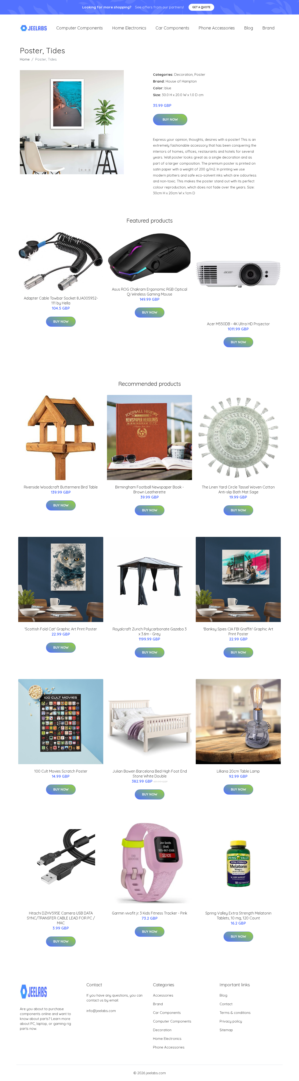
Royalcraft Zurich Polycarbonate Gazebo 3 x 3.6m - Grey (150, 631)
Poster (199, 74)
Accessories (163, 995)
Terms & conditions (235, 1012)
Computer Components (79, 28)
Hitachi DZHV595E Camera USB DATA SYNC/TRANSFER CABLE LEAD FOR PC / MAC (61, 918)
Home (25, 59)
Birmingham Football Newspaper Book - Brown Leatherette (149, 489)
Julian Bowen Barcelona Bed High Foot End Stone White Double (149, 773)
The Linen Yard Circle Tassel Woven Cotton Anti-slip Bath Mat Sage (238, 489)
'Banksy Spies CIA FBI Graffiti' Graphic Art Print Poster (238, 631)
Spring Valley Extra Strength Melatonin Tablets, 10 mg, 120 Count (238, 915)
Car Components (172, 28)
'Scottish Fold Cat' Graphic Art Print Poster (61, 629)
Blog (248, 28)
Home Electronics (129, 28)
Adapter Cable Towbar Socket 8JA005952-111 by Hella (61, 300)
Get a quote (201, 7)
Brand (268, 28)
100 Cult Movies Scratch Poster (60, 771)
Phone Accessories (217, 28)
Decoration (183, 74)
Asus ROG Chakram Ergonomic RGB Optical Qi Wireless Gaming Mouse (149, 291)
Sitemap (226, 1030)
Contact (226, 1004)
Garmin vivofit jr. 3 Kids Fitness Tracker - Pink (149, 913)
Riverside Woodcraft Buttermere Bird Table (61, 487)
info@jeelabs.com (101, 1011)
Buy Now (170, 119)
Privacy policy (231, 1021)
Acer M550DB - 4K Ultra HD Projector (238, 324)
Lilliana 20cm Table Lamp (238, 771)
